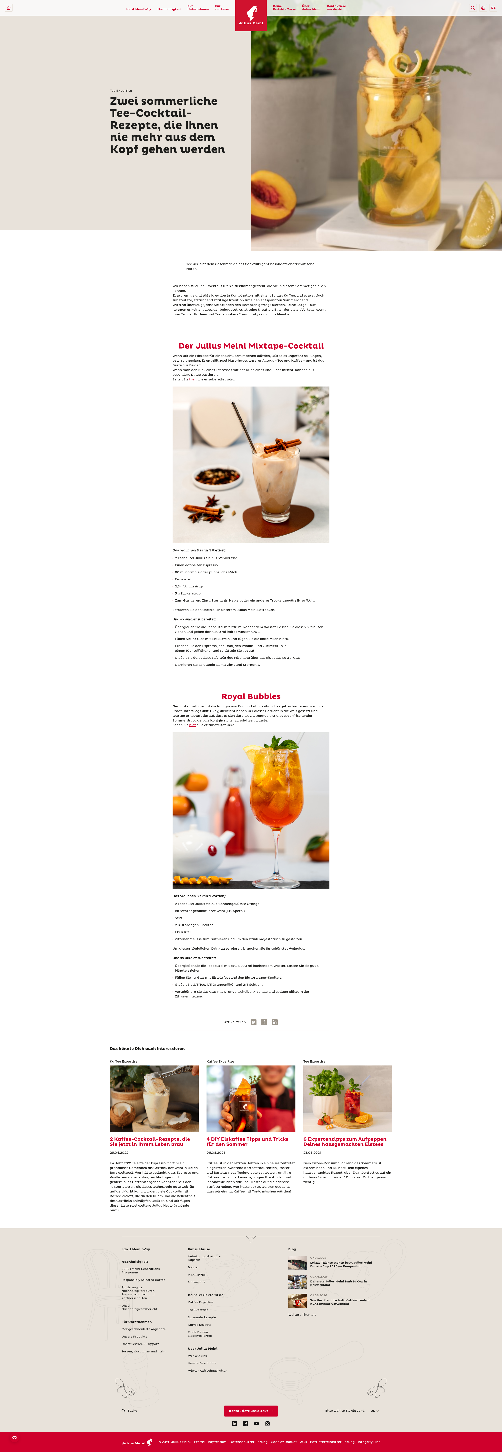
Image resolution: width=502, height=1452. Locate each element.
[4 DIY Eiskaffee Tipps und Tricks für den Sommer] (250, 1098)
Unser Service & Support (140, 1344)
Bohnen (193, 1267)
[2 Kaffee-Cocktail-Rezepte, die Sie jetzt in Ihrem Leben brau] (154, 1098)
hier (192, 379)
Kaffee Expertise (201, 1302)
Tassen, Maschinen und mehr (144, 1351)
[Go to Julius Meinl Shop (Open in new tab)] (483, 8)
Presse (199, 1442)
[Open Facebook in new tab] (245, 1423)
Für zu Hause (222, 8)
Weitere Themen (302, 1314)
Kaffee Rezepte (199, 1325)
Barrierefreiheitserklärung (332, 1442)
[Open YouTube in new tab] (256, 1423)
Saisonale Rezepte (202, 1317)
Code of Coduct (284, 1442)
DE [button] (493, 8)
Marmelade (196, 1282)
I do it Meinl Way (138, 9)
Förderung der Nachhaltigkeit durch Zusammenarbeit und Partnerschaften (138, 1293)
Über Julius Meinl (311, 8)
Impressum (217, 1442)
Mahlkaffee (197, 1275)
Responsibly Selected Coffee (143, 1280)
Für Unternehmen (198, 8)
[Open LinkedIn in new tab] (234, 1423)
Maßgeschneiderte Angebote (144, 1329)
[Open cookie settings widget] (14, 1437)
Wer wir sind (197, 1356)
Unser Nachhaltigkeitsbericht (139, 1307)
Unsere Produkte (134, 1337)
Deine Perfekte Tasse (284, 8)
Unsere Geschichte (202, 1363)
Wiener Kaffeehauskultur (207, 1371)
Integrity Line (369, 1442)
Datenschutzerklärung (249, 1442)
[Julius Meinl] (9, 8)
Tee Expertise (198, 1310)
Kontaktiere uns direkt (336, 8)
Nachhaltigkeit (169, 9)
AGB (303, 1442)
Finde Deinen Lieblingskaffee (200, 1334)
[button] (473, 8)
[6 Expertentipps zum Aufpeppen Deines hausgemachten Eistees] (347, 1098)
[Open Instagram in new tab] (267, 1423)
